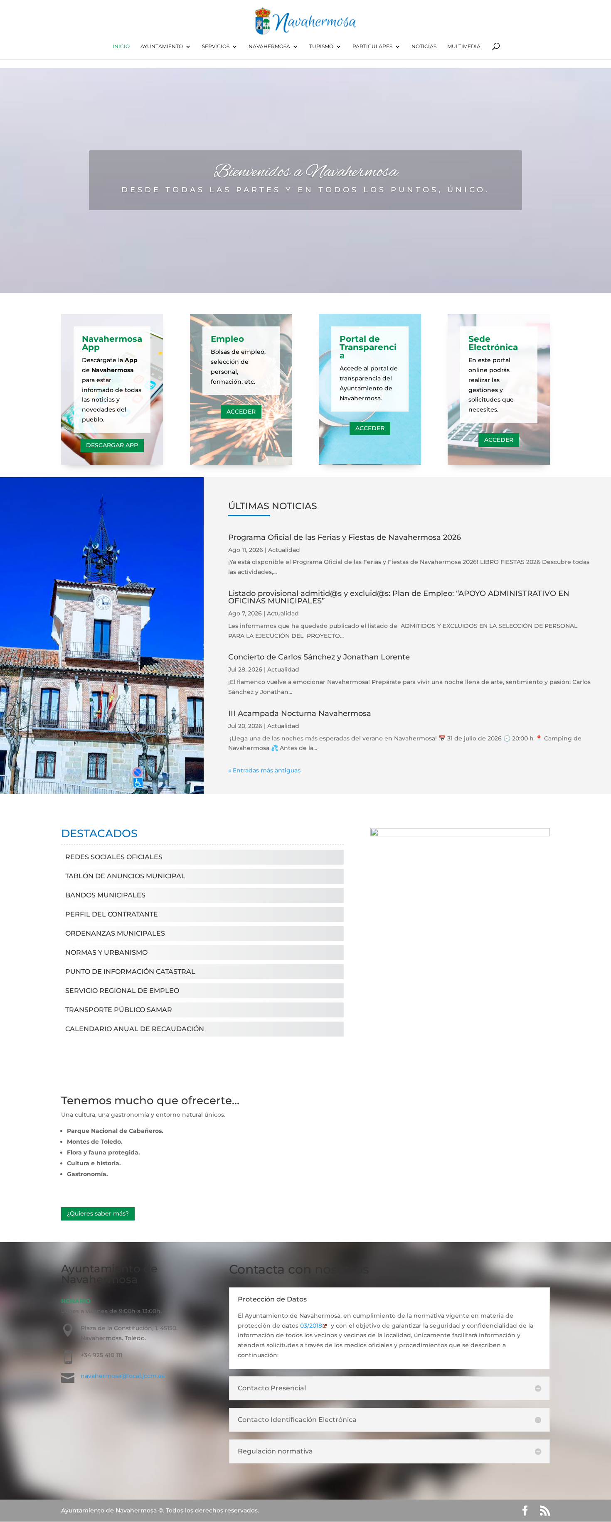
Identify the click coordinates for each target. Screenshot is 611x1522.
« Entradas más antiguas (264, 770)
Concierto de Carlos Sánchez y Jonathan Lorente (319, 657)
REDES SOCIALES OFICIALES (114, 857)
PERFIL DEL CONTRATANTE (111, 914)
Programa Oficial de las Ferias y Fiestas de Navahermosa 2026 (344, 537)
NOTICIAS (423, 46)
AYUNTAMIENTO (161, 46)
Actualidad (284, 550)
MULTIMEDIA (463, 46)
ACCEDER (241, 411)
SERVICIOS (215, 46)
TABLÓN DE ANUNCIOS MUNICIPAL (125, 876)
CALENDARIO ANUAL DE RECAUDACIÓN (134, 1029)
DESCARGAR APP (112, 445)
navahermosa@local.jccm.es (123, 1376)
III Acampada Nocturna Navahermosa (299, 713)
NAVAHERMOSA (269, 46)
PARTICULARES (372, 46)
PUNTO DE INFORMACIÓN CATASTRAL (130, 971)
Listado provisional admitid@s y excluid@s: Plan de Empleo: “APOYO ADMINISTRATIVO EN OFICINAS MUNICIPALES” (398, 597)
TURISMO (321, 46)
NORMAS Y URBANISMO (106, 952)
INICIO (121, 46)
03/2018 (311, 1325)
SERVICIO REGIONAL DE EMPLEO (122, 991)
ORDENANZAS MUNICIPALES (115, 933)
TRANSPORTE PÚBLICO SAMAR (118, 1010)
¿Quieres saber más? (98, 1213)
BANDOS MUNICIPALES (105, 895)
